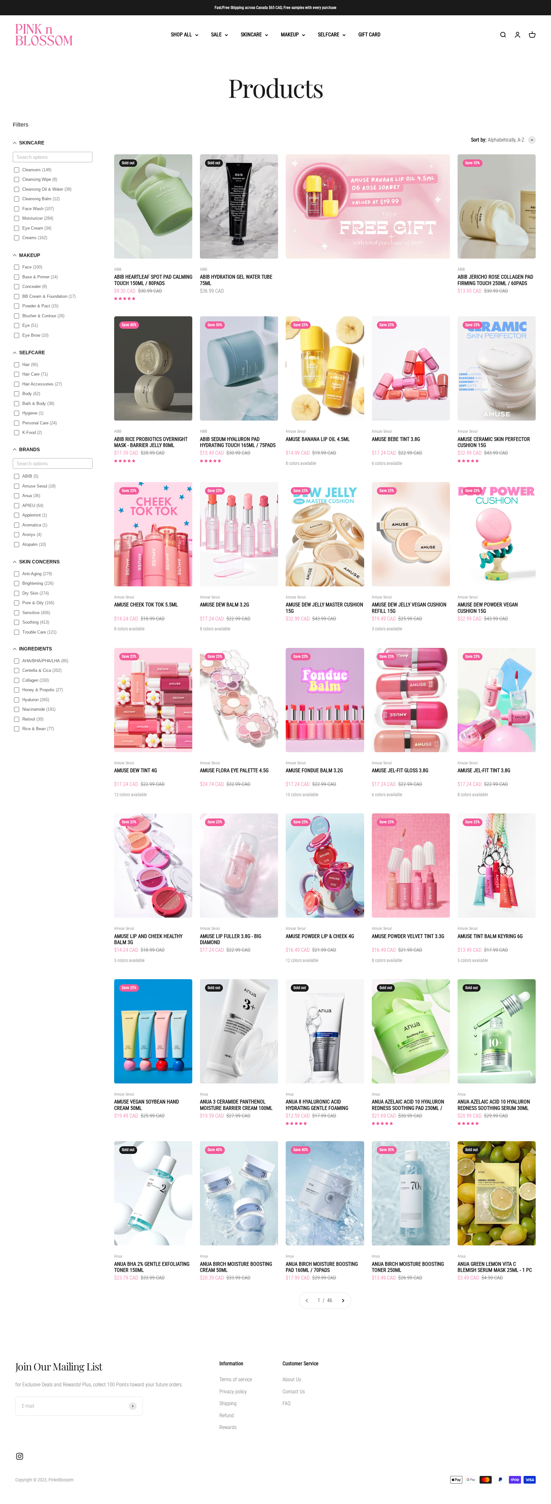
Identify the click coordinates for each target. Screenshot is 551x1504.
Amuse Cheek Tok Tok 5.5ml (146, 605)
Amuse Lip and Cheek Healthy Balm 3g (148, 939)
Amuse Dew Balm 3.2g (224, 605)
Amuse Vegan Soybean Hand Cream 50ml (146, 1105)
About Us (292, 1379)
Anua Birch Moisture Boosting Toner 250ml (408, 1267)
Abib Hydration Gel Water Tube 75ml (236, 280)
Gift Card (369, 35)
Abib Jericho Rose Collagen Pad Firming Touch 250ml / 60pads (495, 280)
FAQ (286, 1403)
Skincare (251, 35)
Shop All (181, 35)
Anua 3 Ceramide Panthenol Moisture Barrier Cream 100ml (236, 1105)
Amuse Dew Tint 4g (135, 770)
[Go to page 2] (343, 1301)
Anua (204, 1094)
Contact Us (294, 1392)
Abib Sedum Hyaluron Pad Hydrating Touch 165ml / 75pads (238, 442)
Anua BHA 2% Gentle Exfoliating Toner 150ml (151, 1267)
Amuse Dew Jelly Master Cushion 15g (324, 608)
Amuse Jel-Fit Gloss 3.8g (400, 770)
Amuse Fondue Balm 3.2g (314, 770)
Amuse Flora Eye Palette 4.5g (234, 770)
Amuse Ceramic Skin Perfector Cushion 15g (494, 442)
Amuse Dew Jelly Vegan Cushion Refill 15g (409, 608)
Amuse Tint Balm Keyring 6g (490, 936)
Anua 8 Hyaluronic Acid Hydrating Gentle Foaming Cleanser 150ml (317, 1105)
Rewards (228, 1427)
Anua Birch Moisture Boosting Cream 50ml (236, 1267)
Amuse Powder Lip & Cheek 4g (320, 936)
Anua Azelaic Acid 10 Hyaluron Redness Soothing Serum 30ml (494, 1105)
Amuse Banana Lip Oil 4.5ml (318, 439)
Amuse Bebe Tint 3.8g (396, 439)
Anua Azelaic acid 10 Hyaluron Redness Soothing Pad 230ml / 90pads (408, 1105)
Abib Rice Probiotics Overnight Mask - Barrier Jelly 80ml (150, 442)
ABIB (117, 269)
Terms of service (235, 1379)
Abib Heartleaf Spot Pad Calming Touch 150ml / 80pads (153, 280)
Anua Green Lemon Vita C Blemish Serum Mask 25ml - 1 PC (495, 1267)
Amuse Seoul (296, 431)
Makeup (290, 35)
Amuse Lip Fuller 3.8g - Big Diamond (230, 939)
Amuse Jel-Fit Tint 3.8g (484, 770)
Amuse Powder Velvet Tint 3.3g (408, 936)
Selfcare (328, 35)
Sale (216, 35)
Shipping (228, 1403)
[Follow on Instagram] (19, 1456)
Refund (226, 1415)
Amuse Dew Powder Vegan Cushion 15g (488, 608)
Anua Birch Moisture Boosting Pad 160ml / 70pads (322, 1267)
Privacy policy (233, 1392)
